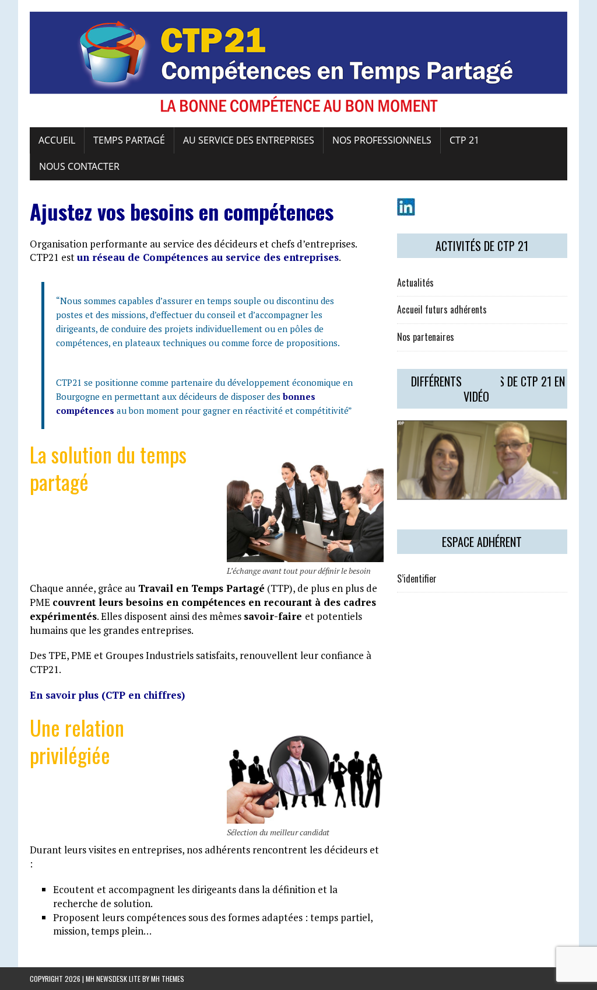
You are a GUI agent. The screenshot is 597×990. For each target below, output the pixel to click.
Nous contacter (79, 166)
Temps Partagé (129, 140)
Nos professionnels (381, 140)
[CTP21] (298, 64)
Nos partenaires (425, 337)
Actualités (415, 283)
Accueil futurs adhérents (442, 309)
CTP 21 (464, 140)
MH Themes (167, 979)
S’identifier (417, 578)
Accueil (56, 140)
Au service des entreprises (248, 140)
